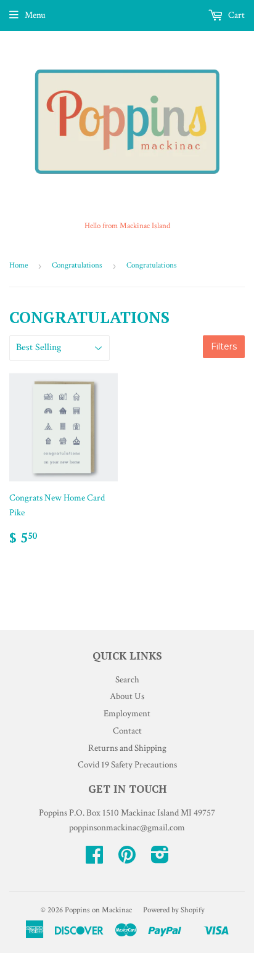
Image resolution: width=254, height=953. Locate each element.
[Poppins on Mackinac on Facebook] (94, 859)
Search (127, 679)
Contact (127, 731)
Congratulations (77, 265)
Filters (224, 346)
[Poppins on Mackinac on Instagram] (160, 859)
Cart (235, 15)
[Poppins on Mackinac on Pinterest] (127, 859)
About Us (127, 696)
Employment (127, 713)
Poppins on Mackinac (98, 910)
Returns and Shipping (127, 748)
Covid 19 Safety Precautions (127, 765)
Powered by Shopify (174, 910)
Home (18, 265)
